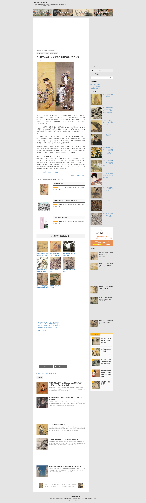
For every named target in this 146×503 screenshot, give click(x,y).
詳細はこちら (57, 189)
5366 (60, 204)
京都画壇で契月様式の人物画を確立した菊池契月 (65, 466)
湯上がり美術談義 (95, 84)
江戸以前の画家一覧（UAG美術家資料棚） (49, 325)
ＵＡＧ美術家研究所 (40, 2)
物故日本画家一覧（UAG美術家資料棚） (49, 322)
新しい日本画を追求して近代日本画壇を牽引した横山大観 (106, 361)
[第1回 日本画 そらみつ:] (44, 223)
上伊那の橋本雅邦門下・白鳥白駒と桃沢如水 (63, 439)
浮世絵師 (46, 373)
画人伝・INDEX (81, 175)
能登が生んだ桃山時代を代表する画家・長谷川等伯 (106, 340)
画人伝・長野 (41, 373)
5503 (60, 221)
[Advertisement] (60, 35)
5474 (60, 187)
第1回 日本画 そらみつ (60, 217)
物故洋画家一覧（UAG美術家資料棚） (48, 324)
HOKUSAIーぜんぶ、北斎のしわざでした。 (66, 200)
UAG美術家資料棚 (95, 88)
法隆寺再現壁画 (58, 183)
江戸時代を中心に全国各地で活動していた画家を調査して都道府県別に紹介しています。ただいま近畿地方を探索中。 (73, 498)
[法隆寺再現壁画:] (44, 189)
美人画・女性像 (52, 373)
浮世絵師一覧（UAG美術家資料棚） (47, 327)
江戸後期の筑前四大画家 (57, 425)
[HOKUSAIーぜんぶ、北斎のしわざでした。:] (44, 206)
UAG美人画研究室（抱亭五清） (51, 172)
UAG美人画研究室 (43, 330)
